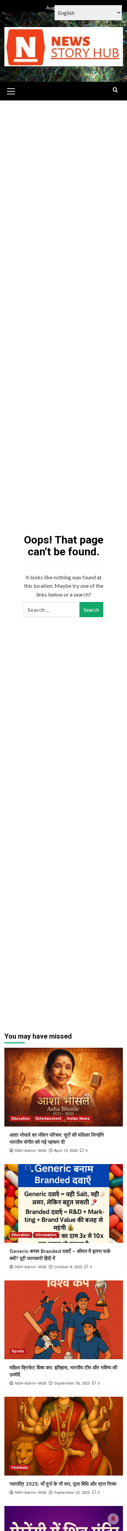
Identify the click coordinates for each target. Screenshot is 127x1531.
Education (21, 1118)
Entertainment (48, 1118)
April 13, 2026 (66, 1151)
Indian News (78, 1118)
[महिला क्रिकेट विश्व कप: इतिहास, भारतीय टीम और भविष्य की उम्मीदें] (63, 1319)
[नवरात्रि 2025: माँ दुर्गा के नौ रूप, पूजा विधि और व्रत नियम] (63, 1436)
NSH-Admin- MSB (30, 1150)
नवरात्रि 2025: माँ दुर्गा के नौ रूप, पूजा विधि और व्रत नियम (63, 1484)
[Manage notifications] (113, 1518)
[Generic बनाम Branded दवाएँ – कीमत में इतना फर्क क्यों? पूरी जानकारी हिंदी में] (63, 1203)
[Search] (115, 90)
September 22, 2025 (72, 1492)
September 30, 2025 (72, 1383)
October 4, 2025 (68, 1267)
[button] (11, 90)
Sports (18, 1351)
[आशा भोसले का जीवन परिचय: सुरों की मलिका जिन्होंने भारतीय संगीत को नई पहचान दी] (63, 1087)
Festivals (20, 1467)
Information (46, 1235)
